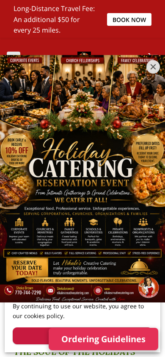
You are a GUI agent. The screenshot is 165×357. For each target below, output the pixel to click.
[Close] (153, 67)
